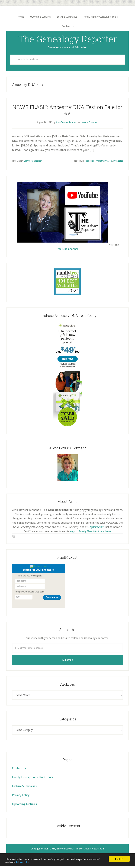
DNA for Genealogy (33, 161)
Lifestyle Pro (56, 849)
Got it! (119, 859)
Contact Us (19, 768)
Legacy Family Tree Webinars (87, 531)
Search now (52, 597)
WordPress (91, 849)
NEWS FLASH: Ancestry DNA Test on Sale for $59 (67, 110)
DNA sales (118, 161)
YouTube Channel (67, 248)
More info (22, 862)
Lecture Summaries (24, 786)
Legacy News (95, 527)
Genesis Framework (75, 849)
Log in (101, 849)
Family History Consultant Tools (32, 777)
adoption (90, 161)
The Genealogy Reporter (67, 39)
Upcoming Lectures (24, 804)
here (108, 531)
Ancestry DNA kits (104, 161)
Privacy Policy (21, 795)
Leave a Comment (89, 122)
